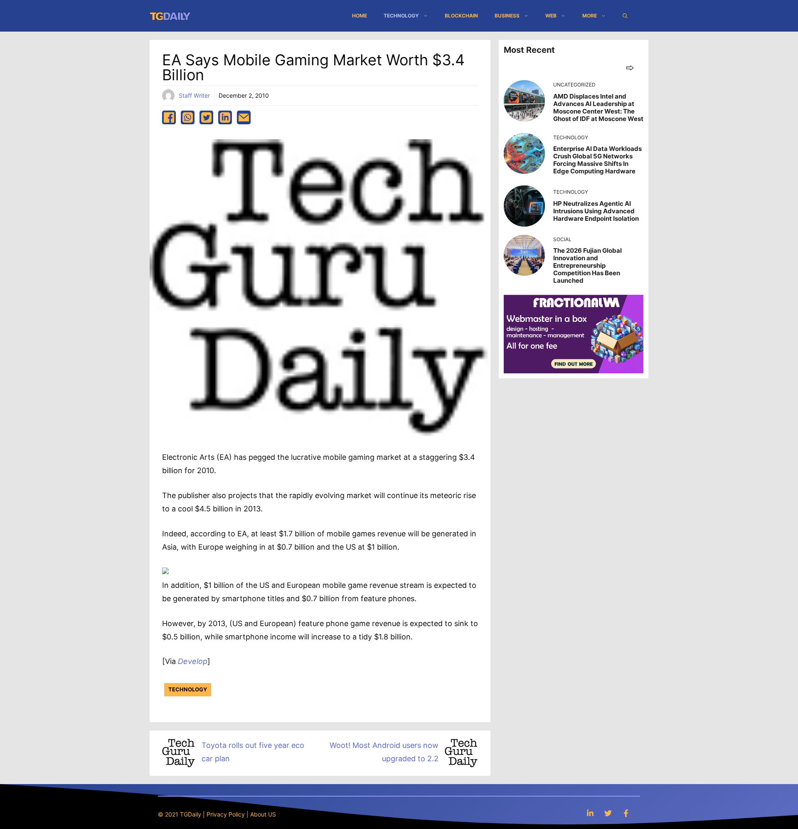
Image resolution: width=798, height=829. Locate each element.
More (589, 15)
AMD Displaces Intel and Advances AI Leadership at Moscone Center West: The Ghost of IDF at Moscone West (598, 107)
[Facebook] (626, 813)
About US (263, 814)
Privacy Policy (226, 814)
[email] (244, 117)
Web (551, 15)
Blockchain (461, 15)
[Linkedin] (590, 813)
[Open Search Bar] (625, 15)
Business (507, 15)
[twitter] (206, 117)
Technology (401, 15)
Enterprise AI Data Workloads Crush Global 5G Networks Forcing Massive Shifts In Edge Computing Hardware (597, 160)
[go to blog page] (630, 67)
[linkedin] (225, 117)
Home (359, 15)
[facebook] (169, 117)
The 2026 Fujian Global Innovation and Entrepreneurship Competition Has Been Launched (587, 265)
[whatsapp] (188, 117)
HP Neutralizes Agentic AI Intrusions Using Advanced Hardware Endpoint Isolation (596, 211)
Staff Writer (194, 95)
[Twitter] (608, 813)
